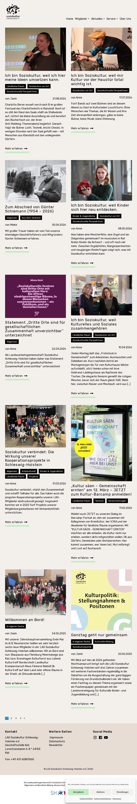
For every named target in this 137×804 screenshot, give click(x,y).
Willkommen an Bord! (24, 620)
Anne (79, 97)
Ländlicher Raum (15, 86)
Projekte (33, 476)
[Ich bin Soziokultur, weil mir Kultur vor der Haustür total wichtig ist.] (101, 49)
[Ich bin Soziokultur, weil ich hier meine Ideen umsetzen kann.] (35, 49)
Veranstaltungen (117, 500)
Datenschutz (57, 741)
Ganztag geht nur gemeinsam (99, 635)
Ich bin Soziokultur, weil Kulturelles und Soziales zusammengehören (94, 324)
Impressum (117, 799)
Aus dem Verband (31, 217)
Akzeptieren (78, 792)
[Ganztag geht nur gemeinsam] (101, 599)
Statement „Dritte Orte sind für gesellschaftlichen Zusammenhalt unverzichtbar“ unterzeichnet (35, 328)
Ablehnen (100, 792)
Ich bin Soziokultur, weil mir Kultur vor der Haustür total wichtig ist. (97, 79)
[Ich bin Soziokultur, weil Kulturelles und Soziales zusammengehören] (101, 295)
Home (69, 18)
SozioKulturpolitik (82, 647)
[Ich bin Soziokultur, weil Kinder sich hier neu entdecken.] (101, 180)
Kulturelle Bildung (104, 641)
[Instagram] (95, 737)
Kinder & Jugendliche (84, 216)
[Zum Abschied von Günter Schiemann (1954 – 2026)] (35, 181)
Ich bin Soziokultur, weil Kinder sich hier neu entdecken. (100, 207)
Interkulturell (29, 471)
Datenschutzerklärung (102, 799)
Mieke (13, 224)
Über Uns (125, 18)
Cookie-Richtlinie (86, 799)
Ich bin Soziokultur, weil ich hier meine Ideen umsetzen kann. (35, 77)
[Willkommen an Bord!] (35, 592)
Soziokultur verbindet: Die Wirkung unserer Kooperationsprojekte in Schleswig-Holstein (29, 458)
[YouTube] (106, 737)
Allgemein (12, 217)
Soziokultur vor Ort (39, 86)
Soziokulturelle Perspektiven (22, 91)
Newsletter (56, 745)
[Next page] (24, 718)
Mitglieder (81, 18)
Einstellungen (122, 792)
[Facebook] (101, 737)
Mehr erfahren (14, 148)
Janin (13, 98)
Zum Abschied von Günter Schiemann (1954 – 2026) (29, 209)
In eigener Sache (15, 626)
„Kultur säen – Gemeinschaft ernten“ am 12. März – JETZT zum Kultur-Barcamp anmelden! (101, 490)
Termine (99, 500)
